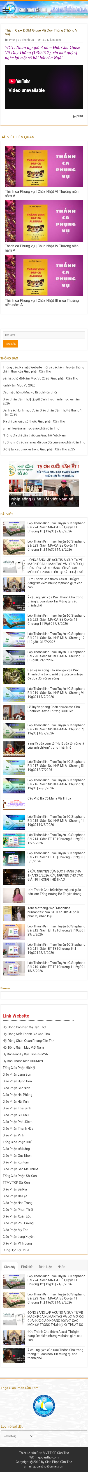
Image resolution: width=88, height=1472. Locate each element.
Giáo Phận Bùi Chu (16, 1115)
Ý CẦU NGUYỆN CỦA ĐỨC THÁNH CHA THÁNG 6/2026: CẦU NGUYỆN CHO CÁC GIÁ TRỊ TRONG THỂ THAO (55, 875)
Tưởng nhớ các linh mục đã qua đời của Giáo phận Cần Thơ (44, 442)
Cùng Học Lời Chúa (16, 1250)
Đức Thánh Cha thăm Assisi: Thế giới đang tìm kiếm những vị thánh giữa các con (55, 583)
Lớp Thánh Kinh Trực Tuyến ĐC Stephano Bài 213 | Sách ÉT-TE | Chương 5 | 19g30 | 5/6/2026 (56, 857)
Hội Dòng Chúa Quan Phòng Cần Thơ (28, 1041)
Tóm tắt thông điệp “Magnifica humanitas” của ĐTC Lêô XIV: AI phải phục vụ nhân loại (53, 912)
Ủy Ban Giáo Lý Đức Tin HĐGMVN (25, 1054)
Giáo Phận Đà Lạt (15, 1196)
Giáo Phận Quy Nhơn (17, 1155)
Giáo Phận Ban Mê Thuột (20, 1169)
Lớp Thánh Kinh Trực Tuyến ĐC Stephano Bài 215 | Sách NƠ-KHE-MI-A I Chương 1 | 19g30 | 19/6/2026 (56, 821)
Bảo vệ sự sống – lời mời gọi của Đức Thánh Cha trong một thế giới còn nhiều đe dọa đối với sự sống (55, 674)
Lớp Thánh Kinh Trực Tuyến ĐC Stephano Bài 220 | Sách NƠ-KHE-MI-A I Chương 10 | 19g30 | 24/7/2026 (56, 656)
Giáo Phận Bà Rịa (15, 1189)
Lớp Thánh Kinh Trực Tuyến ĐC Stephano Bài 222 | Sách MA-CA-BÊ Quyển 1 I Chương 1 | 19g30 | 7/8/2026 (56, 619)
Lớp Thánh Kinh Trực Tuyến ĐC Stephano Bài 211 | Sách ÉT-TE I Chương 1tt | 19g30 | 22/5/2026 (56, 948)
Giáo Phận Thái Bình (17, 1108)
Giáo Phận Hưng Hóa (17, 1081)
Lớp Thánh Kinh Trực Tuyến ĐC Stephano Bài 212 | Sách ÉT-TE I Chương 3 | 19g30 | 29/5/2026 (56, 930)
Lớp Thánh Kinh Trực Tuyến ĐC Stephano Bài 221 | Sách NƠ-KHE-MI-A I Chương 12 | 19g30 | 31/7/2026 (56, 638)
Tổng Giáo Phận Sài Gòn (20, 1176)
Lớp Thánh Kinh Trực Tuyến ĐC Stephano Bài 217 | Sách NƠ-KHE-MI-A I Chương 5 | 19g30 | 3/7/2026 (56, 766)
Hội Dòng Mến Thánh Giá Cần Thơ (26, 1034)
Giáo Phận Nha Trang (17, 1203)
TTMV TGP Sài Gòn (16, 1182)
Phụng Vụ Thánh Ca (21, 39)
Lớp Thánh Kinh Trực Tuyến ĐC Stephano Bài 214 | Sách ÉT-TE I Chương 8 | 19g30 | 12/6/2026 (56, 839)
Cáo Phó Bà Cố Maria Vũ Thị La (49, 798)
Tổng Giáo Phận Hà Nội (19, 1068)
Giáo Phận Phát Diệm (17, 1122)
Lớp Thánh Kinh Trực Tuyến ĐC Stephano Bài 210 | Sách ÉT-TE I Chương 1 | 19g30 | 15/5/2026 (56, 967)
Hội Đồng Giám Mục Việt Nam (23, 1047)
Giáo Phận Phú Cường (18, 1223)
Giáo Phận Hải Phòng (17, 1095)
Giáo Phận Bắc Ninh (16, 1088)
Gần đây (10, 1267)
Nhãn (61, 1267)
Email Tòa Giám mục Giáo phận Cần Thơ (31, 428)
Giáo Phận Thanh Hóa (18, 1128)
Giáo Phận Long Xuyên (19, 1236)
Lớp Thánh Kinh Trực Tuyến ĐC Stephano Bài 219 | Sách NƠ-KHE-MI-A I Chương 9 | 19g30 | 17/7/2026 (56, 693)
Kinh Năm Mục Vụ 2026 (19, 385)
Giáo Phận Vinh (13, 1135)
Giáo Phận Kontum (16, 1162)
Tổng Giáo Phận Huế (17, 1142)
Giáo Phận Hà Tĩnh (16, 1101)
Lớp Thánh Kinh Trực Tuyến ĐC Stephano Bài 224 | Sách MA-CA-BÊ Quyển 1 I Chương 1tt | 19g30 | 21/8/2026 (56, 527)
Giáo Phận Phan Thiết (18, 1209)
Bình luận (45, 1267)
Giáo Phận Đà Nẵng (16, 1149)
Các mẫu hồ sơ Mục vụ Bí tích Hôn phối (30, 392)
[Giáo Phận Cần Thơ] (44, 9)
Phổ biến (27, 1267)
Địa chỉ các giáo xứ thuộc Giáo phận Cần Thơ (34, 421)
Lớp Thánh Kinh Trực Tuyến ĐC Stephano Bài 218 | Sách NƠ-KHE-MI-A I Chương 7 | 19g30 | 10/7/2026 (56, 729)
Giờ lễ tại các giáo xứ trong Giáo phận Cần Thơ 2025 (39, 449)
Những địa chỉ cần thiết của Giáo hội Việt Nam (34, 435)
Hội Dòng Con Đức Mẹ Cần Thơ (24, 1027)
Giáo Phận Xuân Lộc (17, 1216)
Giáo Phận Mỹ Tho (15, 1230)
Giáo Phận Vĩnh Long (17, 1243)
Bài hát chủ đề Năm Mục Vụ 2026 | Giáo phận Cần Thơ (40, 378)
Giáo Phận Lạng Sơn (17, 1074)
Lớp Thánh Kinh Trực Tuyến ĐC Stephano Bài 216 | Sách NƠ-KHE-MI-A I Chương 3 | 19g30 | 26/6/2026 (56, 784)
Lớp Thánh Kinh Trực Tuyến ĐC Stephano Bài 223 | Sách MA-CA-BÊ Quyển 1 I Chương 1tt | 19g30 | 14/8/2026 (56, 545)
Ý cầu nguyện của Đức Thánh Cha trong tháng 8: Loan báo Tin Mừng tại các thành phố (55, 601)
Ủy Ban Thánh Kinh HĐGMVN (23, 1061)
